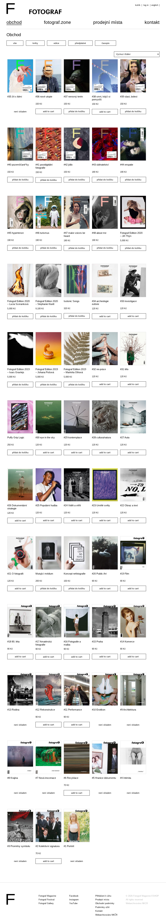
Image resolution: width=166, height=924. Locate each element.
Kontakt (152, 23)
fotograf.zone (57, 23)
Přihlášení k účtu (103, 896)
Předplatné (80, 43)
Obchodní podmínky (104, 903)
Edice (56, 43)
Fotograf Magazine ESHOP (146, 896)
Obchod (14, 23)
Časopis (105, 43)
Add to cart (48, 111)
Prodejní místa (107, 23)
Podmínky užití (102, 907)
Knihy (35, 43)
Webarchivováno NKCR (137, 903)
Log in (145, 5)
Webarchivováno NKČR (106, 915)
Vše (15, 43)
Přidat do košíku (77, 111)
